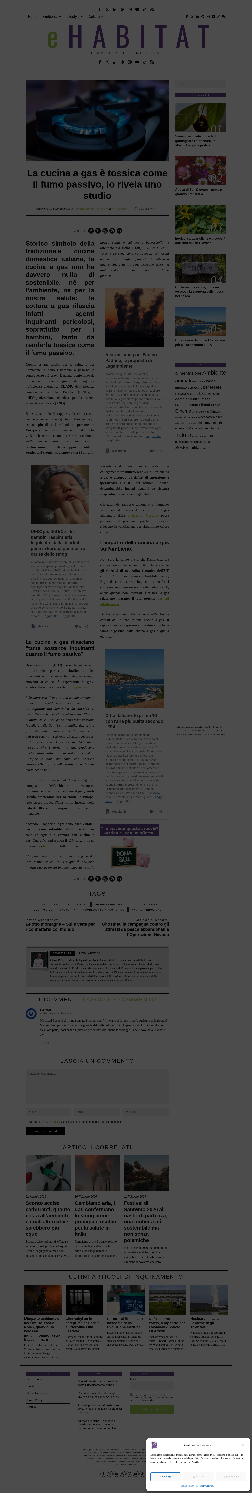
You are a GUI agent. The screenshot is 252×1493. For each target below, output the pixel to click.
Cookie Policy (187, 1486)
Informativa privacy (205, 1486)
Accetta (165, 1477)
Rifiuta (198, 1477)
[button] (244, 1445)
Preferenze (231, 1477)
